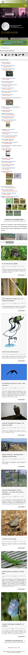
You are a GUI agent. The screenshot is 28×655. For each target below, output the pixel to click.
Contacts (15, 647)
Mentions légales (10, 647)
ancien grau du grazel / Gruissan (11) (8, 78)
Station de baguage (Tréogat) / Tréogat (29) (9, 142)
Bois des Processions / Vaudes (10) (8, 65)
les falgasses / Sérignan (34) (6, 171)
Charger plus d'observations (14, 219)
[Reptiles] (12, 55)
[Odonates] (19, 55)
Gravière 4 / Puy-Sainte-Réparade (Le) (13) (9, 91)
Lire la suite (21, 275)
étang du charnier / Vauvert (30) (7, 158)
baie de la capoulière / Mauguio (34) (8, 164)
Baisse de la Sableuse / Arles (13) (7, 81)
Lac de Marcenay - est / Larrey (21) (8, 129)
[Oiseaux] (2, 55)
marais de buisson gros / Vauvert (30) (8, 161)
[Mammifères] (5, 55)
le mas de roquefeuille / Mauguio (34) (8, 167)
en (26, 5)
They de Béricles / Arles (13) (6, 110)
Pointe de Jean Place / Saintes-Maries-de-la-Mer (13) (11, 97)
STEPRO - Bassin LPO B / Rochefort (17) (9, 120)
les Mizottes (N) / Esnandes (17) (7, 113)
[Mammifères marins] (9, 55)
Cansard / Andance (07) (5, 62)
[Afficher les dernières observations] (7, 50)
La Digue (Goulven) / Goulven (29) (7, 139)
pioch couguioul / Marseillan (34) (7, 186)
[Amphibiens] (16, 55)
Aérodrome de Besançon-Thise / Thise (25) (9, 132)
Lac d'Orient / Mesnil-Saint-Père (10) (8, 68)
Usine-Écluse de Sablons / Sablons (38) (8, 193)
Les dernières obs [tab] (4, 48)
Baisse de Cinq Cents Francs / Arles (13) (9, 84)
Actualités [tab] (3, 242)
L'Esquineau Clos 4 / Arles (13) (7, 94)
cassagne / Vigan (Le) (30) (6, 148)
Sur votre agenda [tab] (9, 242)
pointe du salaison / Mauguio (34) (7, 189)
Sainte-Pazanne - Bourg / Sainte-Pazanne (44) (10, 196)
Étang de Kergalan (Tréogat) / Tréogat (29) (9, 135)
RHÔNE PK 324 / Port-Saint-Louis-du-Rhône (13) (10, 107)
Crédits (19, 647)
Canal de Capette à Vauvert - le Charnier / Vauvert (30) (11, 145)
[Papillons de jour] (23, 55)
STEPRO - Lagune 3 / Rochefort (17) (8, 116)
